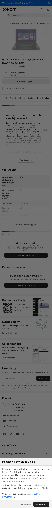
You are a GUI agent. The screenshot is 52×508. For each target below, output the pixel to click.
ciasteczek (17, 469)
